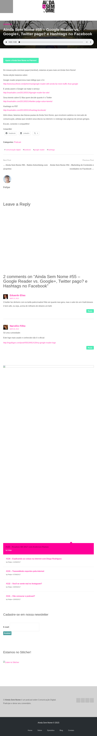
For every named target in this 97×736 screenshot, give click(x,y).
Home (30, 730)
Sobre (39, 730)
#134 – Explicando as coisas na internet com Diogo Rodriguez (34, 559)
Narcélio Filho (17, 326)
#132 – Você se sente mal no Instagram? (24, 584)
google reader (39, 150)
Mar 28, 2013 (14, 329)
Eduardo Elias (17, 295)
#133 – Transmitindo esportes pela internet (25, 571)
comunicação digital (13, 150)
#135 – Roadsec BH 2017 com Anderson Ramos (27, 547)
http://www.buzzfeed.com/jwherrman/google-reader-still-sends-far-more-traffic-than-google (40, 84)
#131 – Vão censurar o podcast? (20, 596)
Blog (61, 730)
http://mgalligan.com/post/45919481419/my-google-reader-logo (29, 343)
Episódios (50, 730)
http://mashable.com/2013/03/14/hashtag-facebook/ (24, 110)
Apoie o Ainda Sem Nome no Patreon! (21, 60)
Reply (90, 311)
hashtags (51, 150)
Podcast (17, 142)
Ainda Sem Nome (48, 6)
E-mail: (6, 627)
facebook (27, 150)
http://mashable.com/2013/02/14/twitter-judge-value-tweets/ (27, 101)
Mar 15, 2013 (14, 298)
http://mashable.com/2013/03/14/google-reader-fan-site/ (26, 93)
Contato (71, 730)
